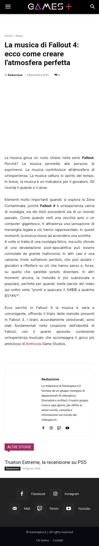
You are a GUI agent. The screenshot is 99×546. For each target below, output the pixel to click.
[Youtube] (67, 427)
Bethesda (33, 344)
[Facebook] (9, 86)
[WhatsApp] (41, 86)
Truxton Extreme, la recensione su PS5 (46, 462)
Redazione (15, 75)
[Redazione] (23, 403)
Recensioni (12, 468)
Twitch (54, 508)
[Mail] (14, 508)
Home (9, 36)
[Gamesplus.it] (49, 7)
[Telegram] (51, 86)
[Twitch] (59, 427)
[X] (19, 86)
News (19, 36)
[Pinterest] (30, 86)
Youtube (84, 508)
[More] (62, 86)
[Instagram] (51, 427)
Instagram (72, 494)
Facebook (38, 494)
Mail (27, 508)
